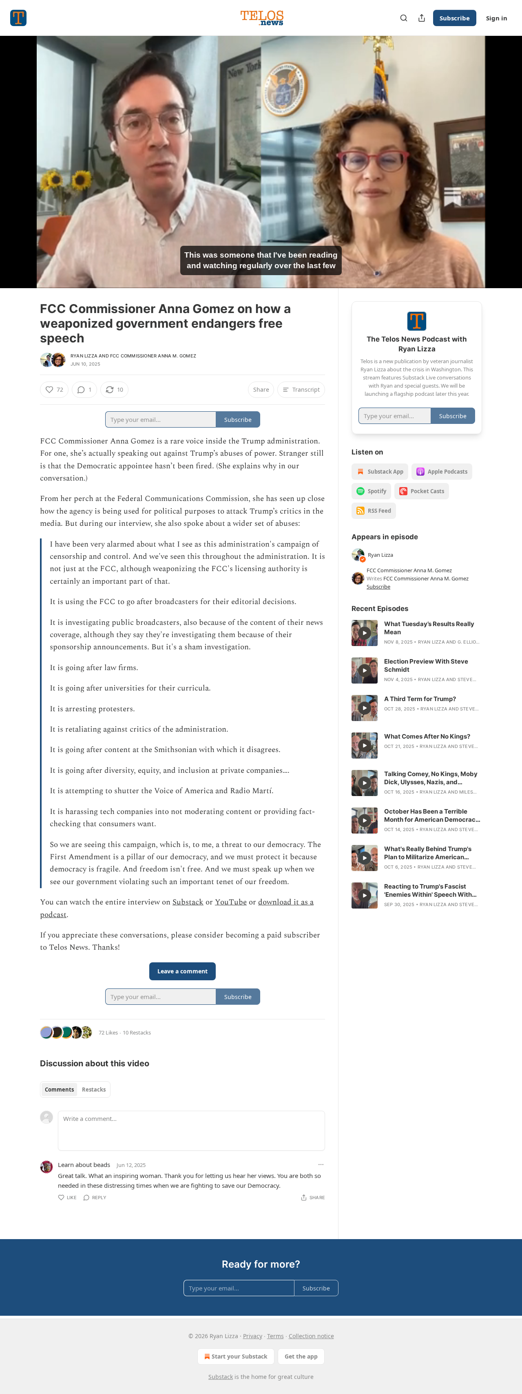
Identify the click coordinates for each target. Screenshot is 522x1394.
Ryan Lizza (84, 356)
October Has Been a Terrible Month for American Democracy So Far (431, 815)
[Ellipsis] (320, 1164)
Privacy (252, 1336)
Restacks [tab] (94, 1089)
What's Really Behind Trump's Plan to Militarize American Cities (427, 853)
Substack (188, 902)
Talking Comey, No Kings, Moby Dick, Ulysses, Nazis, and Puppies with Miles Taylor (431, 778)
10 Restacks (137, 1032)
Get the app (301, 1356)
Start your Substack (240, 1356)
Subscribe (455, 18)
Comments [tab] (59, 1089)
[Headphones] (20, 171)
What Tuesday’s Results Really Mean (429, 628)
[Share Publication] (422, 18)
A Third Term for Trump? (420, 699)
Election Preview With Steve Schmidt (426, 665)
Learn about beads (84, 1164)
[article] (416, 633)
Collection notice (311, 1336)
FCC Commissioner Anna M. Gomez (153, 356)
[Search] (404, 18)
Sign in (496, 18)
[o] (364, 633)
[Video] (20, 153)
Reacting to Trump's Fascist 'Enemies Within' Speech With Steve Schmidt (428, 890)
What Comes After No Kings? (427, 736)
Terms (275, 1336)
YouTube (231, 902)
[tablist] (75, 1089)
